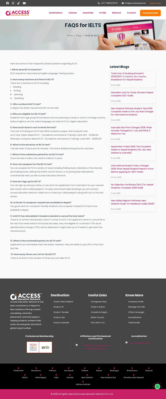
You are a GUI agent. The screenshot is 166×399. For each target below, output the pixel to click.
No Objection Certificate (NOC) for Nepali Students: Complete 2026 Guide (132, 186)
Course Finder (150, 12)
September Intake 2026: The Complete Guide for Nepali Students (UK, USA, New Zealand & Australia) (131, 149)
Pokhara (52, 370)
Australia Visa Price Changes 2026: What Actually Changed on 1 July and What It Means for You (131, 130)
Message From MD (136, 307)
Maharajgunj (41, 377)
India (56, 377)
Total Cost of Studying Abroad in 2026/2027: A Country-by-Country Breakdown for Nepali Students (128, 76)
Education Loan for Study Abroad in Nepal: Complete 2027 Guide (132, 94)
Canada (69, 377)
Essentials (88, 12)
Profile (102, 12)
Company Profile (135, 301)
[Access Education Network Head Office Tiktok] (18, 3)
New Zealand (87, 377)
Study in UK (59, 307)
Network (116, 12)
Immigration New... (99, 301)
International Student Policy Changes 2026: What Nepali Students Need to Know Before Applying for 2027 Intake (132, 168)
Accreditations (134, 317)
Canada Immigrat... (99, 312)
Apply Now (155, 3)
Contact (131, 12)
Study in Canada (61, 312)
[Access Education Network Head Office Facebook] (7, 3)
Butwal (99, 370)
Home (70, 35)
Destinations (56, 12)
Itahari (24, 377)
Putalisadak (18, 370)
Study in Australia (61, 322)
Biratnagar (114, 370)
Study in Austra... (98, 307)
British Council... (98, 317)
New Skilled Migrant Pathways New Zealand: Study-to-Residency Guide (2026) (132, 202)
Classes (72, 12)
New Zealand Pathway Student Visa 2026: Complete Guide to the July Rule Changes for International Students (132, 111)
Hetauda (149, 370)
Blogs (79, 35)
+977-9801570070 (109, 3)
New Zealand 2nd (108, 377)
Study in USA (59, 317)
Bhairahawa (132, 370)
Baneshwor (36, 370)
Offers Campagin (136, 312)
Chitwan (84, 370)
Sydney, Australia (83, 384)
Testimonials (134, 322)
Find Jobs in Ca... (98, 322)
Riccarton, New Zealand (134, 377)
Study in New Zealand (63, 301)
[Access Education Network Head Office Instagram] (13, 3)
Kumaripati (68, 370)
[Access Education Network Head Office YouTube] (24, 3)
